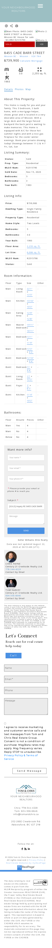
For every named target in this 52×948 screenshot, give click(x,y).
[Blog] (26, 849)
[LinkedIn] (29, 849)
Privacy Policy (36, 860)
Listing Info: (13, 196)
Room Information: (18, 276)
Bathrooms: (12, 412)
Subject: (12, 500)
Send (26, 530)
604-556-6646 (13, 595)
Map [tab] (28, 89)
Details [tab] (8, 89)
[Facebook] (22, 849)
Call (13, 655)
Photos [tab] (19, 89)
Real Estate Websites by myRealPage (26, 863)
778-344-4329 (13, 569)
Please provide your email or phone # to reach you (23, 489)
